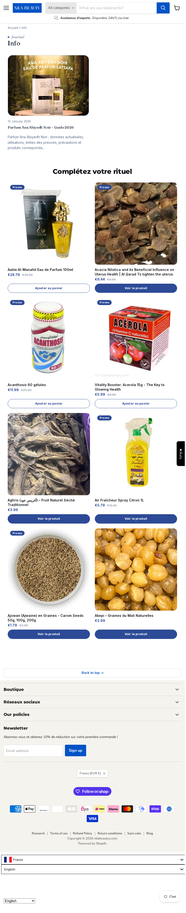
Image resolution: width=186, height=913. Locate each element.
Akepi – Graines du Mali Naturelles (124, 615)
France (90, 773)
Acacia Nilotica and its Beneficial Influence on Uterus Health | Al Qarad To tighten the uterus (134, 272)
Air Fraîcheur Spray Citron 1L (119, 500)
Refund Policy (82, 833)
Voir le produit (136, 288)
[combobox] (93, 859)
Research (38, 833)
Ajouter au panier (49, 288)
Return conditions (109, 833)
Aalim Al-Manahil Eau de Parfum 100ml (40, 270)
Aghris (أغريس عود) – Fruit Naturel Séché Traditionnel (41, 502)
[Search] (163, 7)
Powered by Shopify (92, 843)
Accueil (13, 28)
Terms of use (59, 833)
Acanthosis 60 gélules (27, 385)
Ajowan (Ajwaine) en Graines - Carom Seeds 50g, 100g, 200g (45, 617)
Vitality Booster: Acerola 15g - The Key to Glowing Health (130, 387)
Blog (149, 833)
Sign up (75, 750)
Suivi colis (134, 833)
